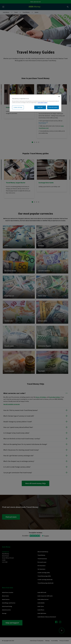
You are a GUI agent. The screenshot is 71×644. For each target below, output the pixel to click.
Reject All (40, 107)
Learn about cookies (42, 102)
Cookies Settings (18, 107)
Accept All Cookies (53, 107)
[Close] (59, 96)
